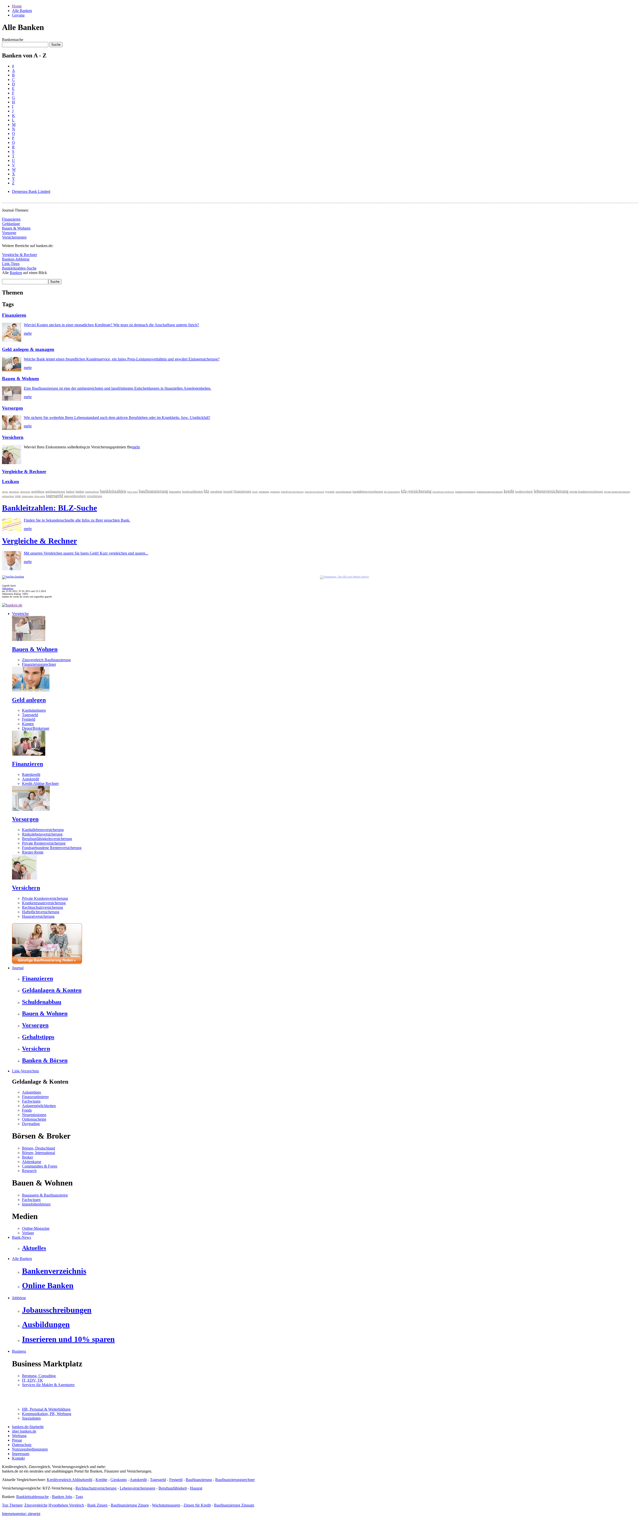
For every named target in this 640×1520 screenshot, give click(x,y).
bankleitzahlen (113, 491)
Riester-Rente (33, 852)
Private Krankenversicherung (45, 898)
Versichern (13, 437)
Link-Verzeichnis (25, 1071)
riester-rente (27, 496)
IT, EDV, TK (32, 1380)
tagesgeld (54, 495)
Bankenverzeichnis (54, 1270)
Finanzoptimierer (35, 1097)
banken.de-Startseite (28, 1427)
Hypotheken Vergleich (66, 1505)
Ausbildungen (46, 1324)
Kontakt (18, 1458)
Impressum (20, 1454)
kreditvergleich (524, 491)
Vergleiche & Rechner (19, 255)
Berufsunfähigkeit (172, 1488)
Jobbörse (19, 1298)
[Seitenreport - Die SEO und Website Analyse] (344, 576)
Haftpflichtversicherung (40, 912)
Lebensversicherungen (137, 1488)
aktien (5, 492)
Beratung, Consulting (39, 1376)
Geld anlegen (29, 700)
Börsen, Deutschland (38, 1148)
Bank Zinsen (97, 1505)
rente (18, 496)
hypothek (329, 491)
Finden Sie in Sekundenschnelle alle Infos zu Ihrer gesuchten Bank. (77, 520)
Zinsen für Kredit (197, 1505)
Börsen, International (38, 1153)
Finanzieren (11, 219)
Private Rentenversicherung (44, 843)
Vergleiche (20, 613)
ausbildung (37, 491)
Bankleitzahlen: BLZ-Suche (49, 507)
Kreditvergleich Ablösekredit (69, 1480)
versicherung (94, 496)
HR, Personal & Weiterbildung (46, 1409)
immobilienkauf (344, 491)
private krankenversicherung (586, 491)
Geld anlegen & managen (28, 349)
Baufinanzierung (199, 1480)
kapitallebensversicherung (367, 491)
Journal (18, 968)
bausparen (175, 491)
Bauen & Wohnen (16, 228)
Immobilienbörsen (36, 1204)
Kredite (101, 1480)
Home (17, 6)
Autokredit (30, 779)
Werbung (19, 1436)
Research (29, 1171)
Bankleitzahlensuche (32, 1497)
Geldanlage (11, 224)
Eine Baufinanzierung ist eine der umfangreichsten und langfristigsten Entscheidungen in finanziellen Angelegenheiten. (117, 388)
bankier (80, 491)
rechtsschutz (8, 496)
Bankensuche (12, 39)
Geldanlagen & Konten (52, 990)
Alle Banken (22, 10)
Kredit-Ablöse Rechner (40, 783)
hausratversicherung (314, 492)
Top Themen (12, 1505)
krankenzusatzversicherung (489, 491)
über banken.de (24, 1431)
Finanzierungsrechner (39, 664)
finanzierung (242, 491)
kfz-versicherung (416, 491)
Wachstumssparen (166, 1505)
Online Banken (48, 1285)
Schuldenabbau (41, 1002)
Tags (79, 1497)
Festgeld (28, 719)
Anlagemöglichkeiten (39, 1106)
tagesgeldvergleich (75, 496)
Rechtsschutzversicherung (42, 907)
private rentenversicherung (617, 491)
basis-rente (132, 492)
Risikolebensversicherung (42, 834)
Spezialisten (31, 1418)
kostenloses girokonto (443, 492)
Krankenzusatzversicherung (44, 903)
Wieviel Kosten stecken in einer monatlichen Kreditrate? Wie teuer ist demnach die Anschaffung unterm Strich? (111, 325)
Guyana (18, 15)
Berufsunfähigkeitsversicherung (47, 839)
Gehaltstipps (38, 1037)
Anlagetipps (31, 1092)
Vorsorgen (12, 408)
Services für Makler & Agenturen (48, 1385)
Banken (16, 273)
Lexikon (10, 481)
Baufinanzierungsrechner (235, 1480)
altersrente (25, 492)
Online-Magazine (36, 1228)
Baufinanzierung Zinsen (130, 1505)
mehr (28, 333)
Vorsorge (9, 233)
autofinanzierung (55, 491)
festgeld (227, 491)
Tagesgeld (30, 715)
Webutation (7, 588)
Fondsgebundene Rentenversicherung (52, 848)
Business (19, 1351)
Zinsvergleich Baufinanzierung (46, 660)
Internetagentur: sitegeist (21, 1514)
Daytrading (31, 1124)
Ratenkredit (31, 774)
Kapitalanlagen (34, 710)
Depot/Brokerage (35, 728)
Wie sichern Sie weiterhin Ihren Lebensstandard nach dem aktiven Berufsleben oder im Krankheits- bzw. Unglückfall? (117, 417)
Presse (17, 1440)
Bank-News (21, 1237)
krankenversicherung (465, 491)
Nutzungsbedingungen (30, 1449)
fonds (255, 492)
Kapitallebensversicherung (43, 830)
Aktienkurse (31, 1162)
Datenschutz (22, 1445)
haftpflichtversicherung (292, 492)
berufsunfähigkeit (192, 491)
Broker (27, 1157)
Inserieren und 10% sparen (68, 1339)
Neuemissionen (34, 1115)
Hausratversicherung (38, 916)
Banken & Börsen (45, 1060)
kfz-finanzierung (392, 492)
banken (70, 491)
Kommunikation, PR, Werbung (46, 1414)
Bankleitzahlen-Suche (19, 268)
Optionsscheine (34, 1119)
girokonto (275, 491)
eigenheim (216, 491)
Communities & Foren (39, 1166)
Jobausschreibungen (57, 1309)
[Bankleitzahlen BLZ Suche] (11, 529)
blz (206, 491)
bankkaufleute (92, 492)
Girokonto (118, 1480)
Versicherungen (14, 237)
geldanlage (264, 491)
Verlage (28, 1233)
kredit (509, 491)
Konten (28, 724)
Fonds (27, 1110)
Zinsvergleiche (36, 1505)
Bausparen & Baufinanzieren (45, 1195)
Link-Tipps (11, 264)
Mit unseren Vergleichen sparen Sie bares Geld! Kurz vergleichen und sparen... (86, 553)
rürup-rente (39, 496)
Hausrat (196, 1488)
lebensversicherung (551, 491)
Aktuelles (34, 1248)
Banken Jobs (62, 1497)
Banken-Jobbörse (16, 259)
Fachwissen (31, 1101)
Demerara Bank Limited (31, 191)
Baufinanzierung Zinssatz (234, 1505)
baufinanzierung (153, 491)
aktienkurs (14, 492)
